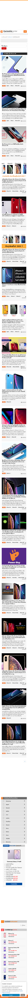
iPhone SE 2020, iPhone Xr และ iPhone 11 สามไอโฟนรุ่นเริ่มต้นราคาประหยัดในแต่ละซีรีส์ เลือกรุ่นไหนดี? (14, 356)
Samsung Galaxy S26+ (14, 954)
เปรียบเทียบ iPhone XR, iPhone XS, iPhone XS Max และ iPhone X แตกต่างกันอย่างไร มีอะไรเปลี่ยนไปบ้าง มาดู (13, 672)
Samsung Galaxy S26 (13, 961)
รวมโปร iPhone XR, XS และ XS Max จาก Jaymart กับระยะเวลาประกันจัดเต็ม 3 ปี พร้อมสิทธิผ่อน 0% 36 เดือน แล (14, 497)
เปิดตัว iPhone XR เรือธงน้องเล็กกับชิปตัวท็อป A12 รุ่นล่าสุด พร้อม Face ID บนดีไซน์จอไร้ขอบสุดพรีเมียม (14, 708)
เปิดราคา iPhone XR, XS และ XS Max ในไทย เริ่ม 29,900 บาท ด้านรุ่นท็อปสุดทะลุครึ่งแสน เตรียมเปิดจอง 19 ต (13, 637)
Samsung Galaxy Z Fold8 (14, 861)
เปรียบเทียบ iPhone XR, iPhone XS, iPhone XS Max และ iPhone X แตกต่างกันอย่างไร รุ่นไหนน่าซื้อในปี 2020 (13, 251)
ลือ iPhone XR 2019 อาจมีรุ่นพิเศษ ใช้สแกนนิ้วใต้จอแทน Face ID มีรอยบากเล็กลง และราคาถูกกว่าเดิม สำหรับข (13, 462)
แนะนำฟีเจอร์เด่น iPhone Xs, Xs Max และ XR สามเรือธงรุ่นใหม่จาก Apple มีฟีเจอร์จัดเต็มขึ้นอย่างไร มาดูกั (13, 743)
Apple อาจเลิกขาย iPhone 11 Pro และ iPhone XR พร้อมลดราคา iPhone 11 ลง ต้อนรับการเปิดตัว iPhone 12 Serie (12, 321)
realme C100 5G (12, 968)
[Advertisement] (14, 15)
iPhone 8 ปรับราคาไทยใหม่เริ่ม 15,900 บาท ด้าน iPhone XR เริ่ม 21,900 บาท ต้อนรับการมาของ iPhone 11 (13, 427)
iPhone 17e (11, 933)
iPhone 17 (10, 940)
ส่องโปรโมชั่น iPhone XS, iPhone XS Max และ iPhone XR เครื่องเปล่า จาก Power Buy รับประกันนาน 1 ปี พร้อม (14, 567)
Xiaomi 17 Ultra (12, 975)
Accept (11, 995)
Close (22, 995)
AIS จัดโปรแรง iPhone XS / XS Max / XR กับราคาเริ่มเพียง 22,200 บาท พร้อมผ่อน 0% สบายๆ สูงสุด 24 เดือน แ (14, 532)
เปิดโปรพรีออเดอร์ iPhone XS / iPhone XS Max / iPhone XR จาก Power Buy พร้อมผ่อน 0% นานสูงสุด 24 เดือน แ (14, 602)
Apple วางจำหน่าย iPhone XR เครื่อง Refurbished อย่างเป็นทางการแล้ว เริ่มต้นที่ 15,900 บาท (13, 391)
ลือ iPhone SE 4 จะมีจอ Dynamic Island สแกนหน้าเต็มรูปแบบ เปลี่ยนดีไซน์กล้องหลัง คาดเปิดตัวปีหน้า (13, 75)
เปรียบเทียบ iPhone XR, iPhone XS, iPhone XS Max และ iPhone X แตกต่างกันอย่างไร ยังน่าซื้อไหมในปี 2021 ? (14, 181)
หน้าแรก (10, 37)
